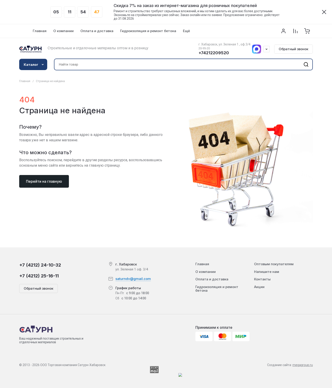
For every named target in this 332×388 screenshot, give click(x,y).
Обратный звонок (293, 49)
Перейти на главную (44, 181)
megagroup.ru (302, 365)
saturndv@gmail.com (133, 279)
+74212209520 (214, 52)
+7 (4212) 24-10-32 (40, 265)
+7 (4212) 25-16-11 (39, 276)
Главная (24, 81)
